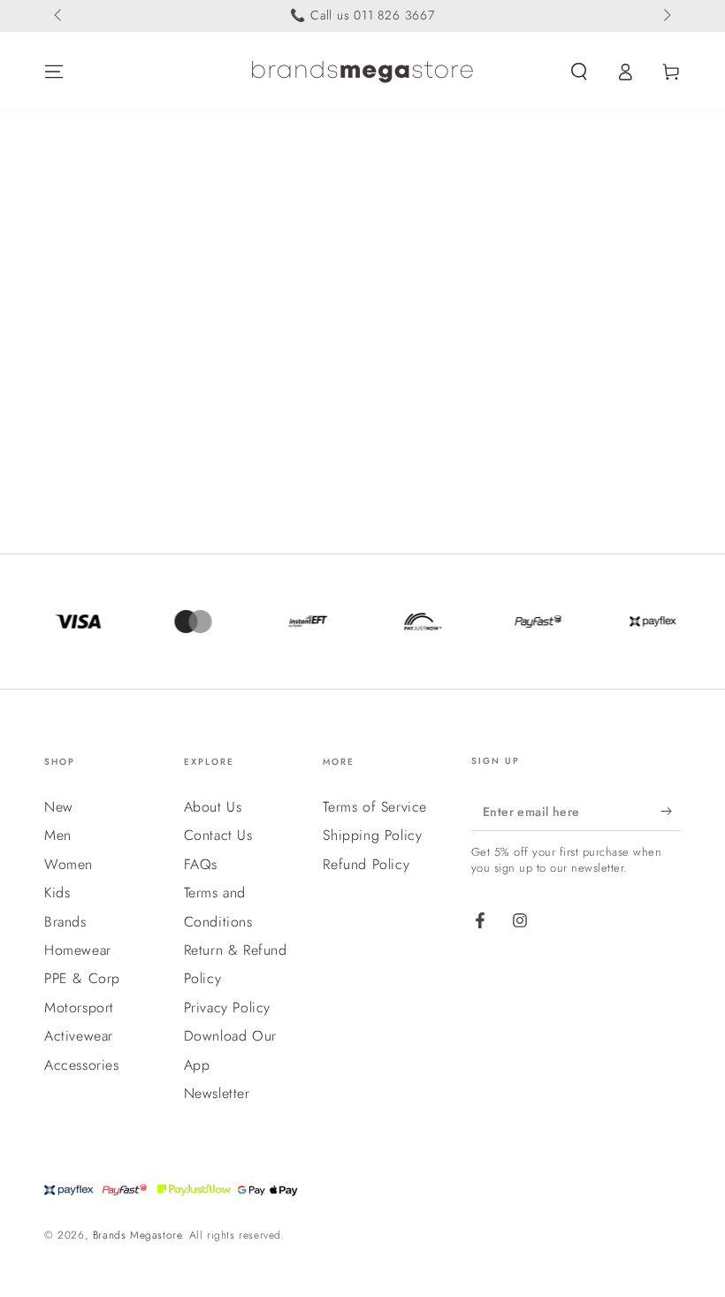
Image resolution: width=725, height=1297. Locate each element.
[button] (579, 71)
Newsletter (217, 1093)
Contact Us (218, 835)
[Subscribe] (670, 810)
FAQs (201, 864)
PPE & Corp (82, 978)
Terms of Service (375, 807)
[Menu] (54, 71)
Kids (57, 892)
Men (58, 835)
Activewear (78, 1036)
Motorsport (79, 1007)
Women (68, 864)
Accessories (81, 1065)
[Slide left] (59, 16)
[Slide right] (666, 16)
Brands (65, 922)
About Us (213, 807)
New (58, 807)
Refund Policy (366, 864)
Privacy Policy (227, 1007)
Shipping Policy (372, 835)
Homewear (77, 950)
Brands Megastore (137, 1235)
